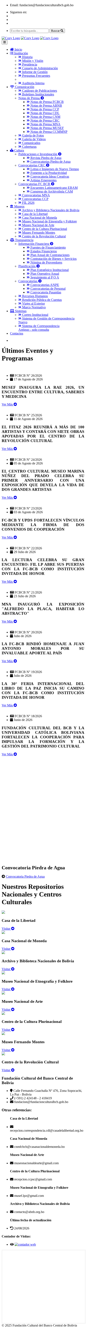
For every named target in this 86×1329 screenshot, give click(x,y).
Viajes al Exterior (33, 303)
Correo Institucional (34, 314)
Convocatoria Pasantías (45, 292)
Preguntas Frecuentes (35, 75)
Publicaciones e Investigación (38, 154)
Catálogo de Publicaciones (39, 90)
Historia (27, 57)
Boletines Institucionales (37, 94)
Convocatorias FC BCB (34, 184)
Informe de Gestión (34, 72)
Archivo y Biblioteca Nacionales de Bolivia (50, 210)
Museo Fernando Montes (38, 232)
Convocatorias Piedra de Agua (50, 161)
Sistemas (20, 311)
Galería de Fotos (32, 135)
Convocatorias (28, 281)
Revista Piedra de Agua (45, 158)
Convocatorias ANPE (44, 285)
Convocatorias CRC (32, 165)
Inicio (18, 49)
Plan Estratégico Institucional (49, 270)
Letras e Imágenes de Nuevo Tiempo (54, 169)
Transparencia (23, 240)
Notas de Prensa (29, 98)
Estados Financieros (43, 251)
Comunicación (24, 87)
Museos (18, 206)
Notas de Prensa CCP (44, 109)
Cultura (18, 150)
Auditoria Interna (32, 83)
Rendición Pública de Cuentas (41, 300)
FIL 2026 (27, 202)
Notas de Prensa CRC (44, 120)
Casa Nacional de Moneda (39, 217)
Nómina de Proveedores (46, 262)
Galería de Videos (33, 139)
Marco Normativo (33, 307)
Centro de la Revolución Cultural (43, 236)
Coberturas (29, 146)
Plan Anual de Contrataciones (50, 255)
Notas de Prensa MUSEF (47, 128)
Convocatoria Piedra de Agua (25, 876)
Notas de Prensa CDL (44, 113)
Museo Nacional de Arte (37, 225)
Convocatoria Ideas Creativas (49, 176)
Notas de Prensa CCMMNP (48, 131)
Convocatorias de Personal (48, 288)
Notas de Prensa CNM (45, 116)
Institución (20, 53)
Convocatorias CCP (34, 199)
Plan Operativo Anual (44, 273)
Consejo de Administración (39, 68)
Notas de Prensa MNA (45, 124)
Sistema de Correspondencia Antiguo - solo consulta (38, 327)
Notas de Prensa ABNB (46, 105)
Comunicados (30, 143)
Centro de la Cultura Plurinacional (44, 229)
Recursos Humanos (34, 296)
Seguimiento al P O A (44, 277)
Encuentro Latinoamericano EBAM (54, 187)
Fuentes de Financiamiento (48, 247)
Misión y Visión (32, 60)
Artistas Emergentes (43, 180)
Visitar (6, 928)
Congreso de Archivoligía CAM (51, 191)
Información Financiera (34, 244)
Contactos (16, 333)
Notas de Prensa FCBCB (47, 102)
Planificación (27, 266)
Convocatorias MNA (35, 195)
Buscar (56, 30)
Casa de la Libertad (34, 214)
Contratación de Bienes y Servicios (53, 258)
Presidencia (29, 64)
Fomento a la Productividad (48, 173)
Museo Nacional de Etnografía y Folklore (49, 221)
